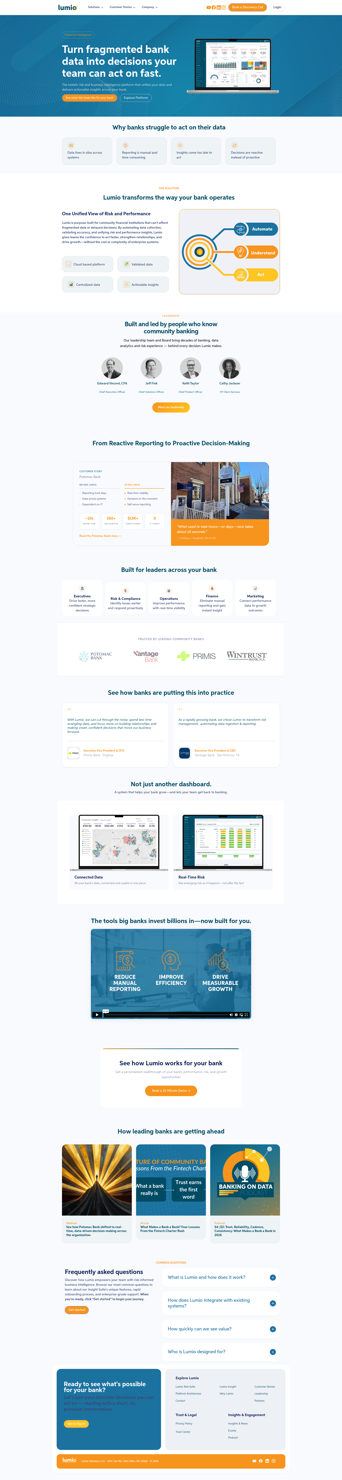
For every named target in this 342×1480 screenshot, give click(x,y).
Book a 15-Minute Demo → (171, 1090)
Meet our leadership (171, 407)
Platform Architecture (188, 1393)
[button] (96, 7)
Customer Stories (265, 1386)
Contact (180, 1401)
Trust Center (183, 1432)
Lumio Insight (228, 1386)
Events (232, 1430)
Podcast (233, 1437)
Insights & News (238, 1423)
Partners (260, 1401)
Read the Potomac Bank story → (100, 536)
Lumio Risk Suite (185, 1386)
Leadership (261, 1393)
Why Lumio (226, 1393)
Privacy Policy (184, 1423)
